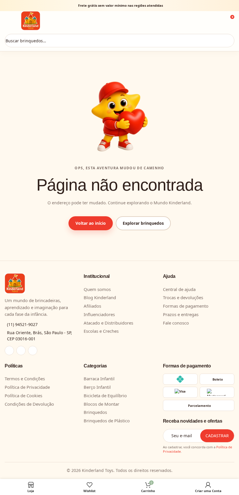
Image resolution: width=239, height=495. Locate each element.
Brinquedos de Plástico (107, 420)
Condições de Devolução (29, 404)
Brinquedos (95, 412)
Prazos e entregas (180, 314)
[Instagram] (9, 350)
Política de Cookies (23, 395)
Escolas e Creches (101, 331)
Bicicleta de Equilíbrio (105, 395)
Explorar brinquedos (143, 223)
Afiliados (92, 306)
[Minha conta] (212, 20)
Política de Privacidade (27, 387)
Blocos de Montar (101, 404)
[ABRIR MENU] (11, 20)
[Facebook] (21, 350)
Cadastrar (217, 435)
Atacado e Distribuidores (108, 323)
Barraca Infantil (99, 378)
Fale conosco (176, 323)
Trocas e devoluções (183, 297)
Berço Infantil (97, 387)
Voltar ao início (90, 223)
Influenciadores (99, 314)
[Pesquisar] (227, 40)
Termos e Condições (25, 378)
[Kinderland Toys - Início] (112, 20)
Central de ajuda (179, 289)
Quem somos (97, 289)
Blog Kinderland (100, 297)
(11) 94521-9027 (22, 324)
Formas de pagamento (185, 306)
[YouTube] (32, 350)
